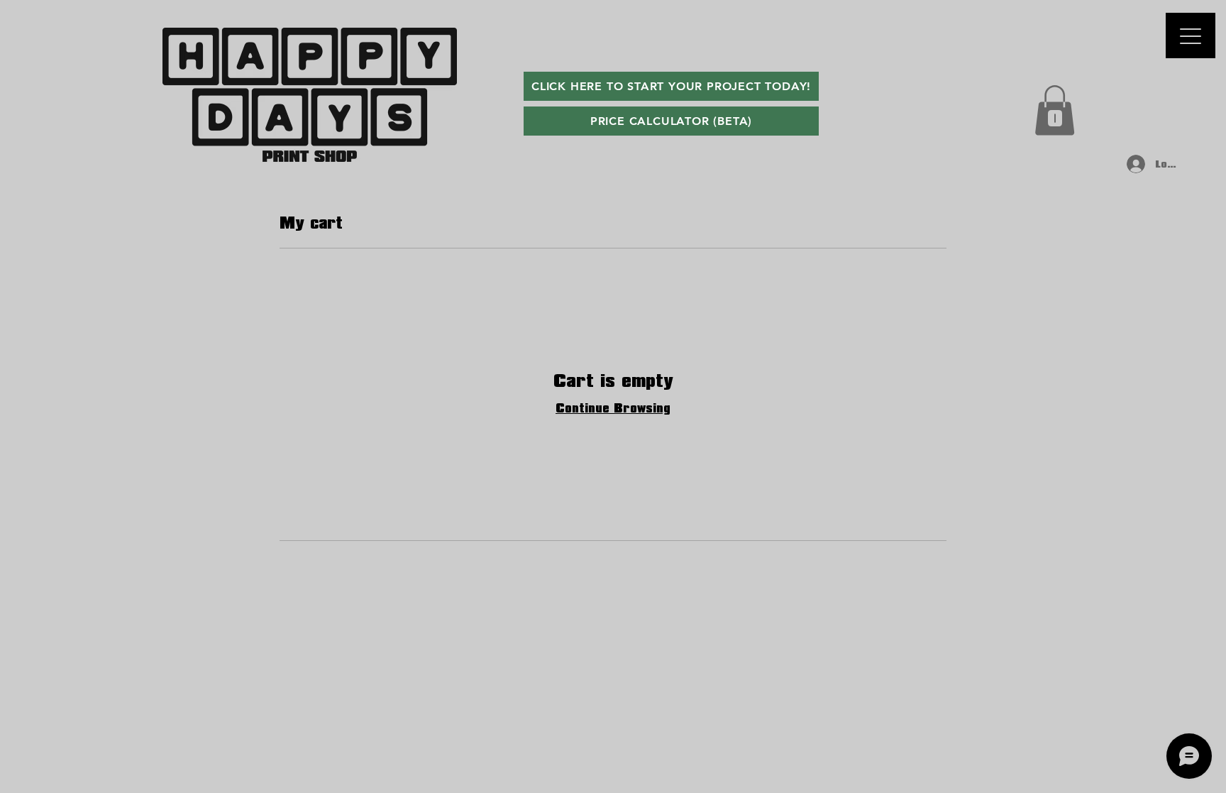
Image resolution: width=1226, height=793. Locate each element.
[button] (1055, 110)
